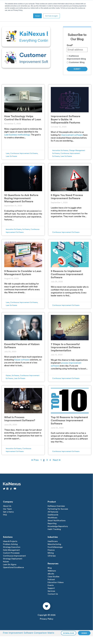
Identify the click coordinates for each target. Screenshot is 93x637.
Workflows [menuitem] (52, 518)
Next (56, 460)
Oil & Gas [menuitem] (52, 556)
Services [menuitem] (51, 591)
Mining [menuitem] (51, 553)
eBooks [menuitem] (51, 574)
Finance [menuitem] (51, 550)
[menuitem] (26, 36)
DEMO (84, 633)
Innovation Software (60, 150)
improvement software (72, 135)
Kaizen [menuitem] (6, 562)
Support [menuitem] (51, 588)
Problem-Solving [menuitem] (10, 544)
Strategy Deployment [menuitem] (12, 559)
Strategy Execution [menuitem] (11, 547)
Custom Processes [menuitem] (11, 553)
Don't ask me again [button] (51, 16)
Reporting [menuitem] (52, 523)
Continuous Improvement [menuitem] (14, 556)
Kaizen (8, 375)
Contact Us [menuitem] (53, 594)
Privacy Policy (46, 619)
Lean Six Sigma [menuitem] (9, 564)
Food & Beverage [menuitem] (55, 547)
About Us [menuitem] (7, 506)
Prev (36, 460)
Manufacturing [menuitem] (54, 544)
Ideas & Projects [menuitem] (10, 541)
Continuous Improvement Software (23, 153)
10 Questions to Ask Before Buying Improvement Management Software (21, 198)
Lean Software (11, 156)
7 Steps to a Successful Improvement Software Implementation (65, 347)
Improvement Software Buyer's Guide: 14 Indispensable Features (65, 119)
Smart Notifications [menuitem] (56, 521)
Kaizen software (21, 360)
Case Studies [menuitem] (53, 577)
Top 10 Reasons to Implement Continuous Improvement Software (69, 420)
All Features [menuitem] (53, 512)
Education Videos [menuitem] (55, 582)
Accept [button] (37, 16)
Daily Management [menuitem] (11, 550)
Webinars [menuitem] (52, 571)
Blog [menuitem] (50, 568)
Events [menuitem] (51, 585)
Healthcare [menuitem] (53, 541)
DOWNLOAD (68, 633)
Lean (7, 153)
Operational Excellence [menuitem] (13, 567)
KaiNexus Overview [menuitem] (56, 506)
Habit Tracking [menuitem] (54, 529)
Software (26, 229)
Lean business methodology (17, 135)
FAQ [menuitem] (5, 515)
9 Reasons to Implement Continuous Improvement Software (67, 274)
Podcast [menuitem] (51, 579)
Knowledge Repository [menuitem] (58, 526)
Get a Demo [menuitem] (8, 512)
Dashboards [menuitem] (53, 515)
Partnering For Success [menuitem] (58, 509)
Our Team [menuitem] (7, 509)
